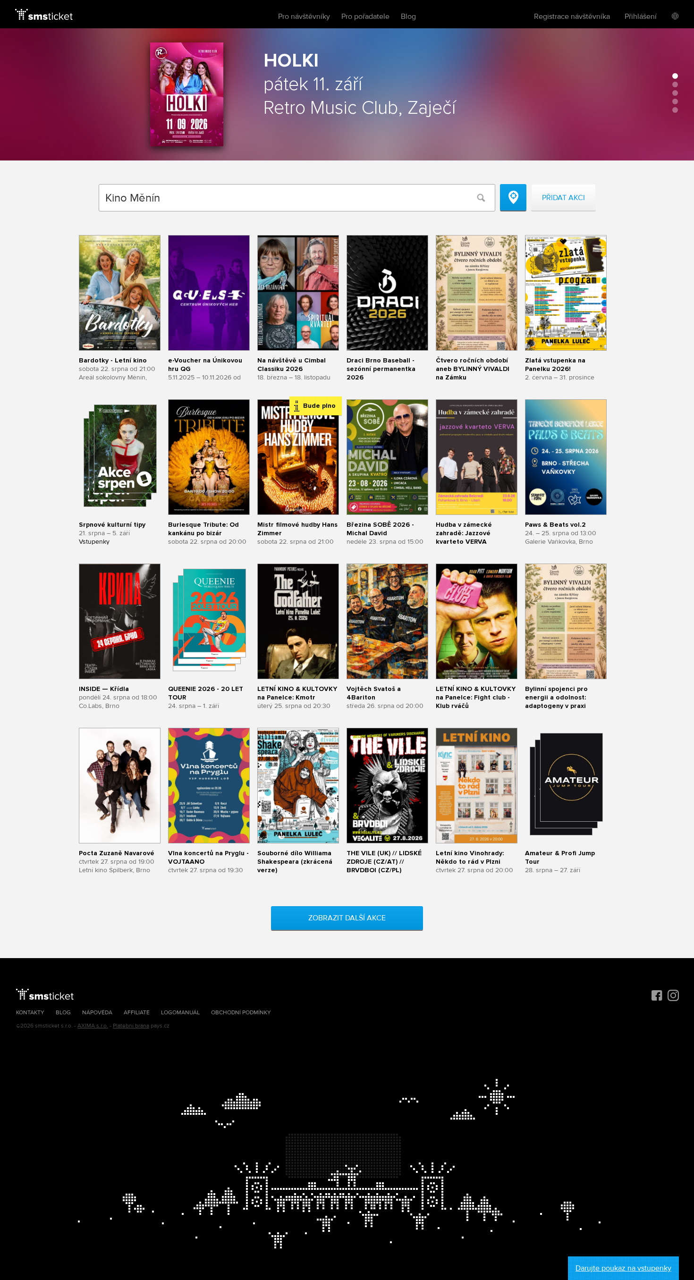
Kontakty (30, 1012)
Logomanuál (180, 1012)
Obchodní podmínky (241, 1012)
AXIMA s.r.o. (92, 1025)
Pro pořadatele (365, 16)
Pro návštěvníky (304, 16)
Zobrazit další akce (347, 918)
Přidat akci (563, 197)
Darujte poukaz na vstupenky (623, 1268)
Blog (408, 16)
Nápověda (97, 1012)
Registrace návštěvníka (572, 16)
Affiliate (137, 1012)
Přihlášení (641, 16)
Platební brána (131, 1025)
